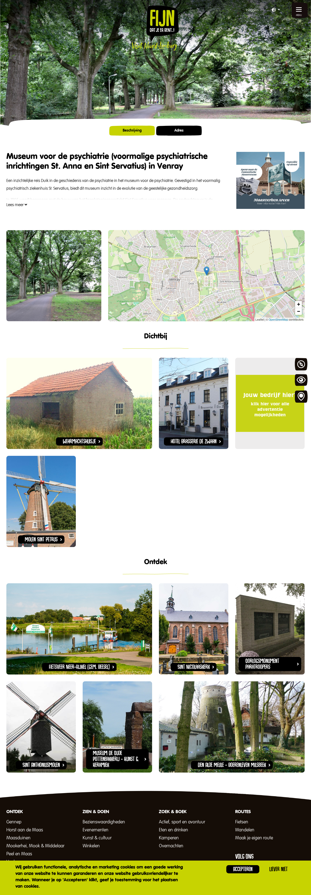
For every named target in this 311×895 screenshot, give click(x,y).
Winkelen (91, 846)
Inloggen (252, 10)
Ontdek (301, 364)
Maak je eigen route (254, 838)
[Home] (155, 28)
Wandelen (244, 830)
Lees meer (15, 205)
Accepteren (242, 869)
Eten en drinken (173, 830)
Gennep (13, 822)
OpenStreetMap (278, 319)
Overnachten (171, 846)
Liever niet (278, 869)
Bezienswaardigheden (104, 822)
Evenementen (95, 830)
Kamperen (169, 838)
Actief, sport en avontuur (182, 822)
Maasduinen (18, 838)
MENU (299, 15)
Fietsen (241, 822)
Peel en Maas (19, 854)
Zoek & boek (301, 396)
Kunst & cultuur (97, 838)
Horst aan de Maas (24, 830)
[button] (276, 10)
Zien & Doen (301, 380)
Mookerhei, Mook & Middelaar (35, 846)
